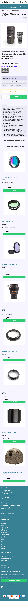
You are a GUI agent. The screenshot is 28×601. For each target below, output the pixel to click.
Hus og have (4, 536)
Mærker (3, 548)
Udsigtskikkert (4, 527)
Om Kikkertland (5, 567)
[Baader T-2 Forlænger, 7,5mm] (14, 376)
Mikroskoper (4, 532)
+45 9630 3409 (8, 499)
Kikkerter (3, 525)
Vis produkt (14, 190)
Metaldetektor (5, 544)
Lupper (3, 543)
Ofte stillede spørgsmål (7, 557)
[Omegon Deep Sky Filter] (14, 206)
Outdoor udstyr (5, 534)
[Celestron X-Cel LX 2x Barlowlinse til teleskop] (14, 293)
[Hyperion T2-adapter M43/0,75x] (14, 336)
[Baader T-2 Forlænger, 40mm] (14, 418)
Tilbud (2, 522)
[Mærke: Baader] (5, 71)
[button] (24, 18)
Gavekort (3, 565)
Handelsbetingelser (6, 558)
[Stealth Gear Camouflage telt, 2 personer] (14, 457)
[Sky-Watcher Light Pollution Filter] (14, 250)
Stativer (3, 537)
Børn (2, 539)
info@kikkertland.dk (9, 503)
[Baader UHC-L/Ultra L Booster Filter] (14, 163)
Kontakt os (4, 555)
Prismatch (4, 562)
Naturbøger (4, 530)
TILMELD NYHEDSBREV (14, 580)
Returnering (4, 560)
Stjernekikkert (4, 529)
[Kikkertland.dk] (12, 2)
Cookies (3, 564)
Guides (3, 546)
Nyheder (3, 523)
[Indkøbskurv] (26, 2)
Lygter (3, 541)
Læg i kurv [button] (18, 96)
